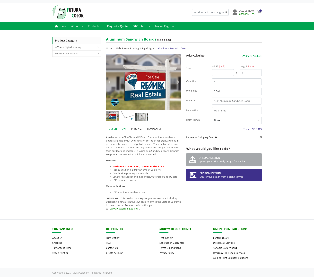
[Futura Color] (68, 12)
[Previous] (109, 82)
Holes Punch (193, 119)
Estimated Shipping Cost (200, 137)
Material (190, 100)
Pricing (136, 129)
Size (188, 68)
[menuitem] (60, 26)
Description (117, 129)
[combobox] (237, 91)
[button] (215, 137)
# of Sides (191, 90)
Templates (154, 129)
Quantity (191, 81)
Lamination (192, 110)
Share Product (253, 56)
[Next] (178, 82)
